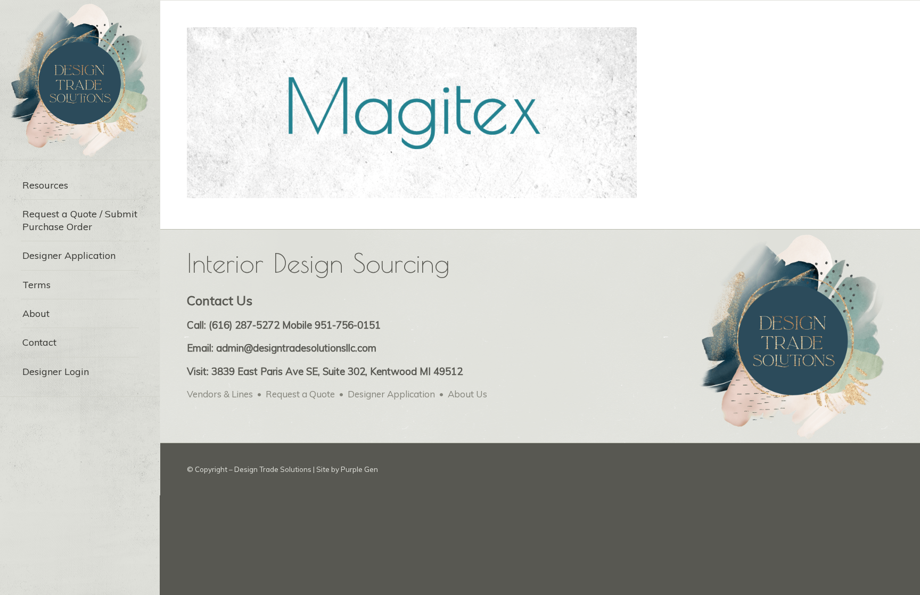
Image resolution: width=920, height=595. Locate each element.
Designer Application (391, 394)
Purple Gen (359, 469)
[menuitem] (80, 185)
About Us (467, 394)
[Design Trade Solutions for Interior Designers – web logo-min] (80, 80)
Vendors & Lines (220, 394)
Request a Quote (300, 394)
